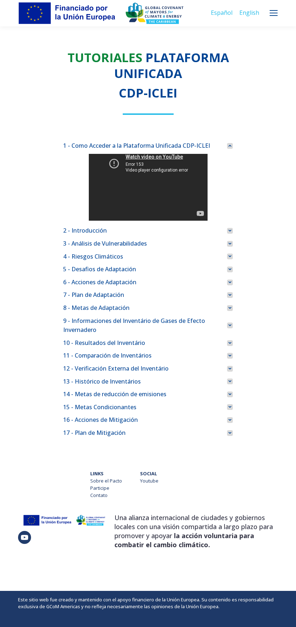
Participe (99, 488)
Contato (99, 495)
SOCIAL (148, 473)
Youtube (149, 480)
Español (221, 13)
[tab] (148, 146)
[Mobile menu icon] (273, 13)
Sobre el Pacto (106, 480)
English (249, 13)
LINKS (97, 473)
